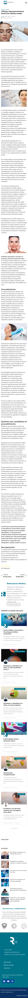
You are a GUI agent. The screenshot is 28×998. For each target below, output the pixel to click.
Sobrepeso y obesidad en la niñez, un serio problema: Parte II (12, 667)
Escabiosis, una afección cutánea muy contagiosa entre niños (12, 810)
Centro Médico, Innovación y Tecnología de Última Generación (13, 632)
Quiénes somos (7, 962)
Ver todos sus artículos (13, 604)
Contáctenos (7, 968)
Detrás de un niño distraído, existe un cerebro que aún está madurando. (17, 899)
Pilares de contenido (9, 965)
